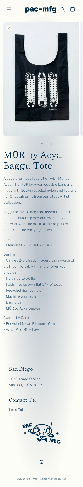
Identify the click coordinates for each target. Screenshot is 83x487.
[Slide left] (32, 144)
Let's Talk (17, 410)
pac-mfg (32, 478)
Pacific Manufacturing (53, 478)
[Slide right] (51, 144)
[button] (9, 9)
